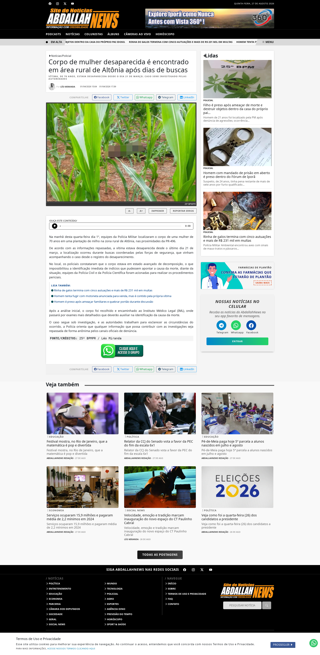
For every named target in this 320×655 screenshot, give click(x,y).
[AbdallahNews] (82, 18)
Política (54, 583)
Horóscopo (114, 619)
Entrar (237, 341)
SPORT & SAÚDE (116, 624)
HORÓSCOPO (165, 34)
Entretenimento (59, 588)
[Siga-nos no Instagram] (193, 570)
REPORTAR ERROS (183, 210)
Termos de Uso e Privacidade (186, 593)
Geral (52, 619)
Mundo (111, 583)
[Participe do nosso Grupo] (121, 352)
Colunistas (93, 34)
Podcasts (53, 34)
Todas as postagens (160, 555)
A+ (141, 210)
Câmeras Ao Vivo (137, 34)
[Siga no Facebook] (50, 3)
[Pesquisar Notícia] (266, 605)
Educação (55, 593)
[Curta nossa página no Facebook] (185, 570)
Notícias (73, 34)
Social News (56, 624)
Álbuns (113, 34)
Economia (55, 598)
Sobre (171, 588)
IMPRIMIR (158, 210)
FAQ (170, 598)
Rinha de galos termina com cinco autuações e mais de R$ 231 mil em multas (169, 41)
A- (129, 210)
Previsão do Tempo (119, 614)
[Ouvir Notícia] (54, 226)
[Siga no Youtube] (72, 3)
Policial (112, 593)
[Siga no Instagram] (57, 3)
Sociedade (55, 614)
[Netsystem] (207, 18)
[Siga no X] (65, 3)
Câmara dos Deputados (64, 609)
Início (171, 583)
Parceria (54, 604)
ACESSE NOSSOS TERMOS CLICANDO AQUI (71, 648)
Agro (110, 598)
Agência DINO (115, 609)
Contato (173, 604)
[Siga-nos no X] (202, 570)
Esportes (112, 604)
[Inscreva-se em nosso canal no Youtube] (211, 570)
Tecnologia (114, 588)
